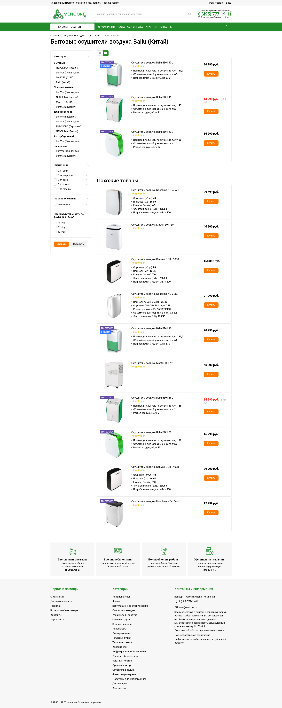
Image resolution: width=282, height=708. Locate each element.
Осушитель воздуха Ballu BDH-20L (152, 131)
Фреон (116, 601)
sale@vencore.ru (188, 607)
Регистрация (216, 3)
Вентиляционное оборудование (130, 605)
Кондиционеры (121, 596)
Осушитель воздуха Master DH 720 (152, 224)
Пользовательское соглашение (192, 635)
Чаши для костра (122, 660)
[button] (228, 27)
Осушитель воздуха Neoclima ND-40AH (155, 190)
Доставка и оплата (61, 601)
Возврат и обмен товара (64, 610)
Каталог (54, 35)
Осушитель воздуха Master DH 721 (152, 363)
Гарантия (55, 605)
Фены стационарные (124, 674)
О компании (57, 596)
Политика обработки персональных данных (199, 630)
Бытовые (95, 35)
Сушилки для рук (122, 665)
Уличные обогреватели (125, 656)
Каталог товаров (69, 26)
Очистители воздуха (123, 610)
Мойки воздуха (121, 619)
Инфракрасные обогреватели (129, 651)
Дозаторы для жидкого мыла (129, 678)
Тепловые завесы (122, 642)
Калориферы (119, 646)
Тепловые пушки (121, 637)
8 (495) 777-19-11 (215, 14)
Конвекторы (119, 628)
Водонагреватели (122, 624)
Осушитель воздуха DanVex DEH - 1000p (155, 259)
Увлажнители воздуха (124, 615)
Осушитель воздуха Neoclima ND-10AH (155, 501)
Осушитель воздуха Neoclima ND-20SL (154, 293)
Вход (229, 3)
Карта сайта (57, 619)
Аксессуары (119, 688)
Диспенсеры (119, 683)
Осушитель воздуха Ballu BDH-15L (152, 97)
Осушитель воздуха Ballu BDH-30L (152, 62)
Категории (60, 56)
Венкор (178, 596)
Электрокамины (121, 633)
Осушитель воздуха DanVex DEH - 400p (155, 466)
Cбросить (78, 244)
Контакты (56, 615)
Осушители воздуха (74, 35)
